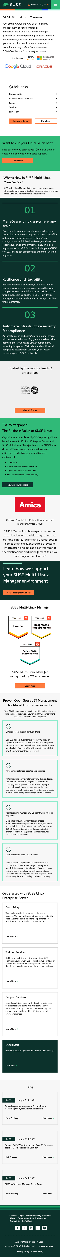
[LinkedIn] (38, 1228)
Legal (21, 1215)
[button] (32, 4)
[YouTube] (17, 1228)
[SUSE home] (8, 4)
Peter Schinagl (12, 1118)
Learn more (18, 161)
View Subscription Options (19, 593)
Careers (13, 1215)
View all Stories (30, 410)
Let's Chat (27, 1221)
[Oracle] (44, 66)
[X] (31, 1228)
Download (45, 121)
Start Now (10, 1066)
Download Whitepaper (18, 485)
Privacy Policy (23, 1252)
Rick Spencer (11, 1157)
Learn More (30, 686)
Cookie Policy (37, 1252)
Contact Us (15, 1221)
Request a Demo (20, 121)
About (13, 1218)
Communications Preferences (32, 1218)
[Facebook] (24, 1228)
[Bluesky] (44, 1228)
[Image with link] (30, 58)
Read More (47, 1118)
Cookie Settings (46, 1246)
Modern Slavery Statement (38, 1215)
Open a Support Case (33, 1242)
